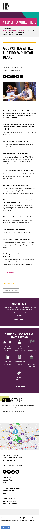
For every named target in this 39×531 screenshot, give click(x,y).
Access (5, 493)
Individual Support (10, 504)
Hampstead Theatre (6, 6)
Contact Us (7, 478)
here (30, 520)
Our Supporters (9, 499)
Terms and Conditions (11, 488)
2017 (14, 30)
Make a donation (9, 501)
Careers (6, 483)
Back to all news (11, 290)
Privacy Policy (8, 491)
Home (4, 30)
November (21, 30)
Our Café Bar (8, 480)
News (10, 30)
